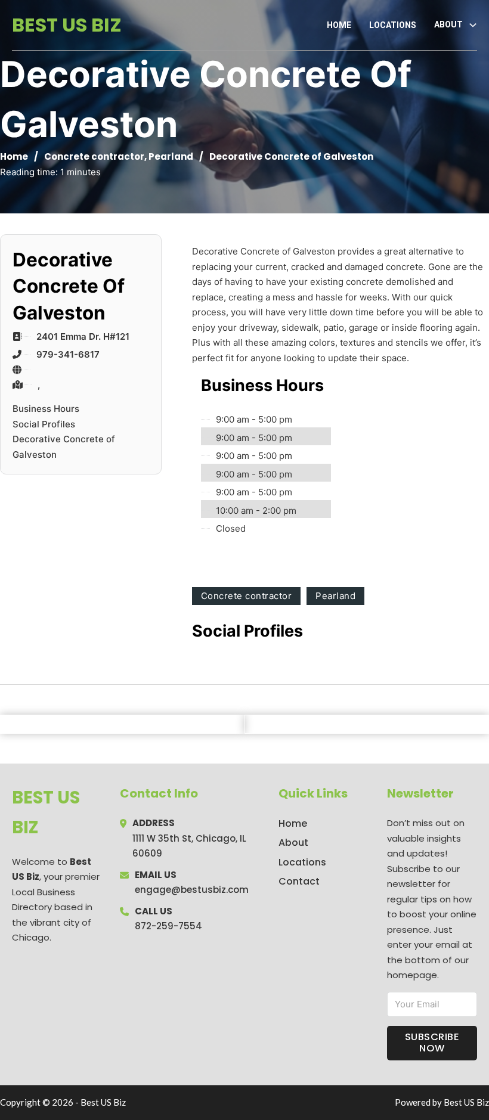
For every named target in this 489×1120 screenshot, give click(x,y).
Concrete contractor (94, 156)
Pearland (170, 156)
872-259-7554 (168, 926)
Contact (299, 881)
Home (339, 25)
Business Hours (46, 408)
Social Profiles (44, 424)
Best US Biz (67, 24)
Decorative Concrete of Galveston (64, 446)
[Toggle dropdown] (473, 25)
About (293, 842)
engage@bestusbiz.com (192, 889)
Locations (392, 25)
